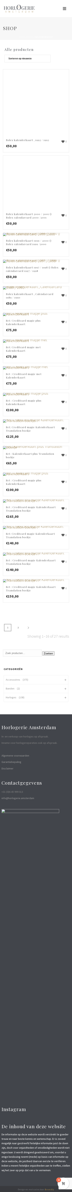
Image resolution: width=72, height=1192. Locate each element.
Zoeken (48, 653)
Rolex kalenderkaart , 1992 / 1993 (27, 140)
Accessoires (13, 679)
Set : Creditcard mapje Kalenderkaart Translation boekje (31, 508)
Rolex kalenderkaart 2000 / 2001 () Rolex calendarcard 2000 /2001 (29, 215)
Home (22, 37)
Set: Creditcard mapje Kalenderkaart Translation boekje (30, 428)
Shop (30, 37)
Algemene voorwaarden (15, 755)
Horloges (11, 697)
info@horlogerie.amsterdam (18, 798)
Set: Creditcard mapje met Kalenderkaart (23, 348)
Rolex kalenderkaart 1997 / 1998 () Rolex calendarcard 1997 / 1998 (32, 269)
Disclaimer (7, 768)
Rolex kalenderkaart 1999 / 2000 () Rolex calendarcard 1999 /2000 (28, 242)
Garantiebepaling (11, 762)
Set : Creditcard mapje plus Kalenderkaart (23, 402)
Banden (10, 688)
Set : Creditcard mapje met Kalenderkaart (23, 375)
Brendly (49, 1189)
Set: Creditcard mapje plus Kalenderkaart (23, 322)
